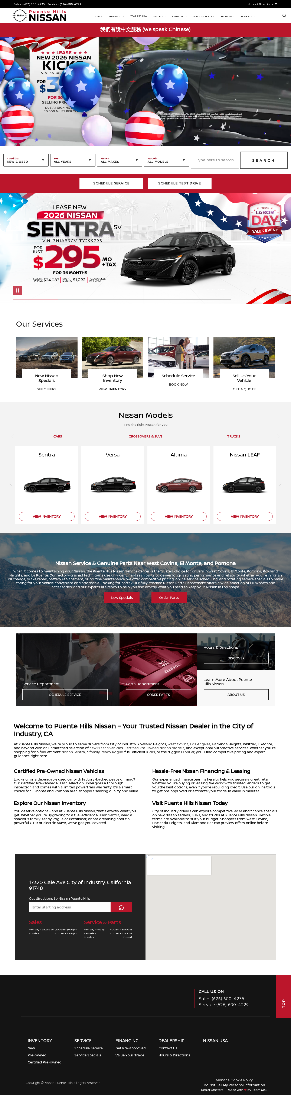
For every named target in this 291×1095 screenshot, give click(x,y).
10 (277, 247)
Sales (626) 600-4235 (221, 998)
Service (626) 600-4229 (224, 1004)
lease (237, 811)
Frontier (187, 752)
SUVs (196, 815)
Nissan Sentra (73, 752)
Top (283, 1003)
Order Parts (169, 597)
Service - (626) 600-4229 (64, 4)
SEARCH (264, 160)
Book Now (178, 384)
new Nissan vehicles (106, 748)
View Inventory (113, 389)
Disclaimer (217, 289)
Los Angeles (200, 744)
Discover (236, 658)
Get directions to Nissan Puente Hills (59, 898)
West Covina (178, 744)
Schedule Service (65, 694)
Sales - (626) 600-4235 (29, 4)
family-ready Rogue (106, 752)
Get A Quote (244, 389)
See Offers (46, 389)
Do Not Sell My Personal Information (234, 1085)
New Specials (122, 597)
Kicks (150, 752)
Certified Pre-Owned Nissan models (154, 748)
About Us (236, 694)
